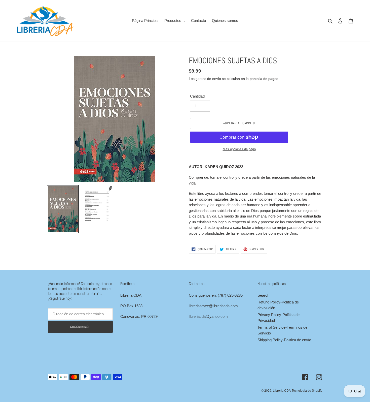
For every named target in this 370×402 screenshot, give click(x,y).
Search (263, 295)
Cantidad (197, 96)
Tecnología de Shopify (307, 390)
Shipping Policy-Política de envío (284, 340)
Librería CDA (282, 390)
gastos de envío (208, 79)
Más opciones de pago (239, 149)
